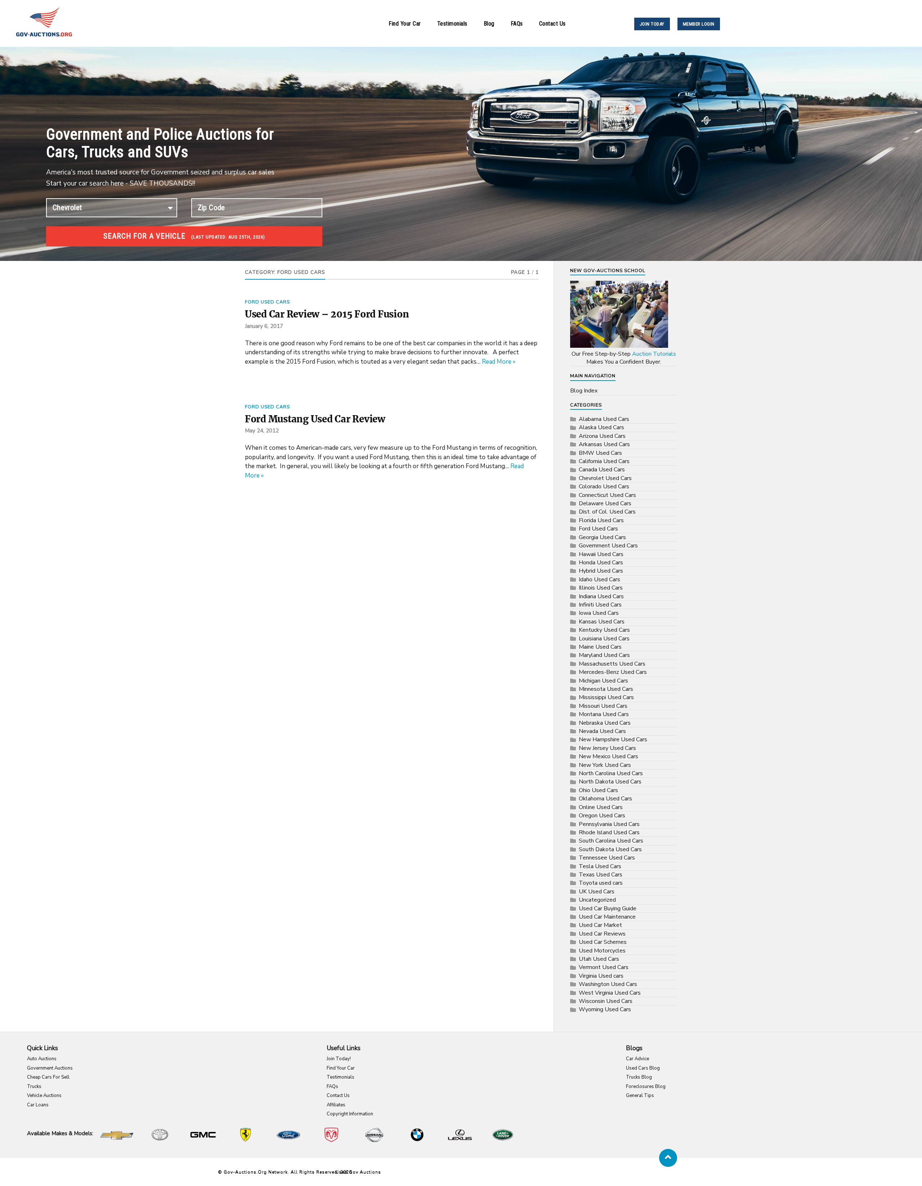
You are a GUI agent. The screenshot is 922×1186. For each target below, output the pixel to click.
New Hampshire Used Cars (613, 739)
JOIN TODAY (652, 24)
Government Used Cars (608, 546)
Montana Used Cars (604, 714)
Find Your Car (405, 23)
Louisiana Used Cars (604, 639)
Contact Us (552, 23)
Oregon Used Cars (602, 815)
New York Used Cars (605, 765)
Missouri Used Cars (603, 706)
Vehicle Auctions (44, 1095)
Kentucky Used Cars (604, 630)
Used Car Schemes (603, 942)
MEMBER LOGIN (699, 24)
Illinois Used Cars (601, 588)
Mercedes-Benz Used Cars (613, 672)
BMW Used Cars (600, 453)
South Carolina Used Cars (611, 841)
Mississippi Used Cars (606, 697)
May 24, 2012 (262, 430)
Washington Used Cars (608, 984)
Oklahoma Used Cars (605, 799)
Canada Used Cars (602, 470)
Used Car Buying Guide (607, 908)
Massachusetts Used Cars (612, 664)
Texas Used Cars (600, 875)
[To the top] (668, 1158)
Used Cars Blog (643, 1068)
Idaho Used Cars (599, 579)
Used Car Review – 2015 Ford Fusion (327, 314)
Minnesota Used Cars (606, 689)
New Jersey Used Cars (607, 748)
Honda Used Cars (601, 563)
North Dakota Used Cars (610, 782)
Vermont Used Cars (603, 967)
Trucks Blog (639, 1077)
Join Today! (339, 1059)
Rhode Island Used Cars (609, 832)
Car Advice (637, 1059)
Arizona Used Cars (602, 436)
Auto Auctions (42, 1059)
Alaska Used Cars (601, 427)
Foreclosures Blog (646, 1086)
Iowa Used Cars (599, 613)
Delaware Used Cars (605, 503)
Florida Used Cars (601, 520)
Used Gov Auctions (358, 1172)
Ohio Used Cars (598, 790)
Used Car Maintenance (607, 917)
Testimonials (452, 23)
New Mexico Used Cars (608, 756)
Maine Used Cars (600, 647)
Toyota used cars (601, 883)
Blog (489, 23)
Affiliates (336, 1105)
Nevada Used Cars (602, 731)
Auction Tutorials (654, 354)
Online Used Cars (601, 807)
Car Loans (38, 1105)
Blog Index (583, 391)
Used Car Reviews (602, 934)
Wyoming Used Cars (605, 1009)
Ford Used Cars (267, 302)
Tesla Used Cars (600, 866)
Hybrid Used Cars (601, 571)
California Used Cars (604, 461)
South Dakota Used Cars (610, 849)
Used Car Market (600, 925)
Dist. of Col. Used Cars (607, 512)
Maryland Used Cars (604, 655)
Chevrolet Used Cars (605, 478)
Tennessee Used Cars (607, 858)
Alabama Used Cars (604, 419)
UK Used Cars (596, 892)
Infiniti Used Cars (600, 605)
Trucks (34, 1086)
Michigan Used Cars (603, 681)
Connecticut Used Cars (607, 495)
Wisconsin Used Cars (605, 1001)
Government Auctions (50, 1068)
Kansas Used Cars (602, 622)
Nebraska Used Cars (605, 723)
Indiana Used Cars (601, 596)
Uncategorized (597, 900)
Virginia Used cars (601, 976)
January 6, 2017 (264, 326)
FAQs (517, 23)
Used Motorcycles (602, 951)
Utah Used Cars (599, 959)
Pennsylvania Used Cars (609, 824)
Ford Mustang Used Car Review (315, 419)
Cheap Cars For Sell (48, 1077)
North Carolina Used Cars (611, 773)
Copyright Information (350, 1114)
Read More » (498, 361)
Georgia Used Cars (602, 537)
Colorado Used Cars (604, 486)
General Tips (640, 1095)
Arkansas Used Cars (604, 444)
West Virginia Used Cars (610, 993)
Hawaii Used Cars (601, 554)
